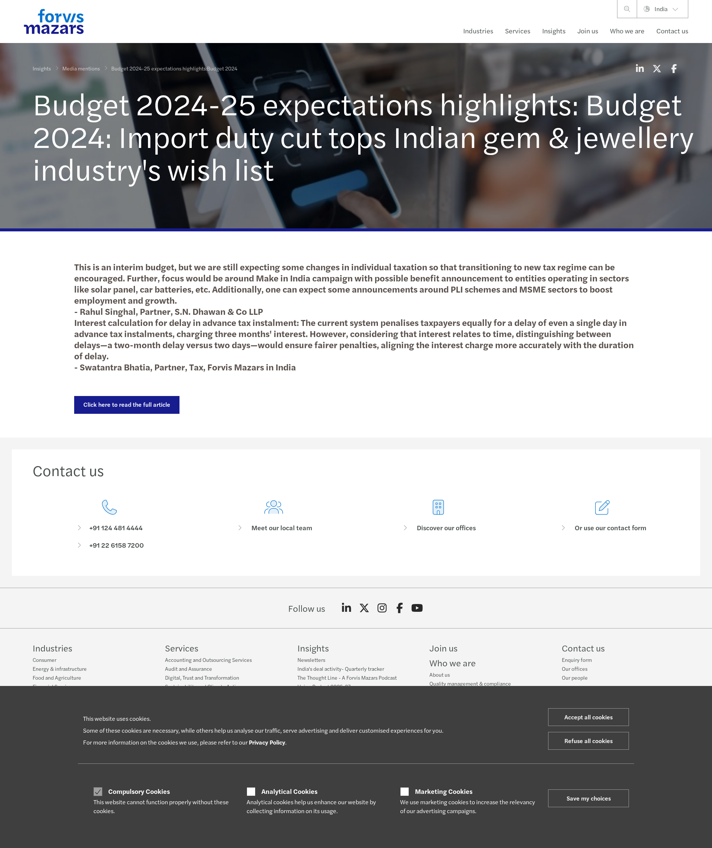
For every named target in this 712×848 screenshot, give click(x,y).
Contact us (672, 30)
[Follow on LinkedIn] (346, 608)
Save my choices (589, 798)
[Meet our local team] (274, 524)
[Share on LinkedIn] (639, 68)
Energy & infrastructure (60, 668)
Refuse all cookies (588, 740)
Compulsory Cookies (139, 791)
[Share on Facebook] (673, 68)
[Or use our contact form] (603, 524)
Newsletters (311, 659)
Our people (575, 677)
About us (439, 674)
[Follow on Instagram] (382, 608)
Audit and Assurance (188, 668)
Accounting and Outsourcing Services (208, 659)
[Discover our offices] (438, 524)
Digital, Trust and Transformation (202, 677)
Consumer (44, 659)
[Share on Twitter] (656, 68)
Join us (587, 30)
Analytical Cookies (289, 791)
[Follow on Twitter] (364, 608)
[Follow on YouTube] (417, 608)
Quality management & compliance (470, 683)
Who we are (627, 30)
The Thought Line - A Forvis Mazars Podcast (347, 677)
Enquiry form (577, 659)
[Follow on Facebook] (399, 608)
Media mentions (81, 68)
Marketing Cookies (443, 791)
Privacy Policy (267, 742)
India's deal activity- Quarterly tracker (340, 668)
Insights (554, 30)
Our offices (574, 668)
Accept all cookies (588, 717)
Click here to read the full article (126, 404)
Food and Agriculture (57, 677)
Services (517, 30)
